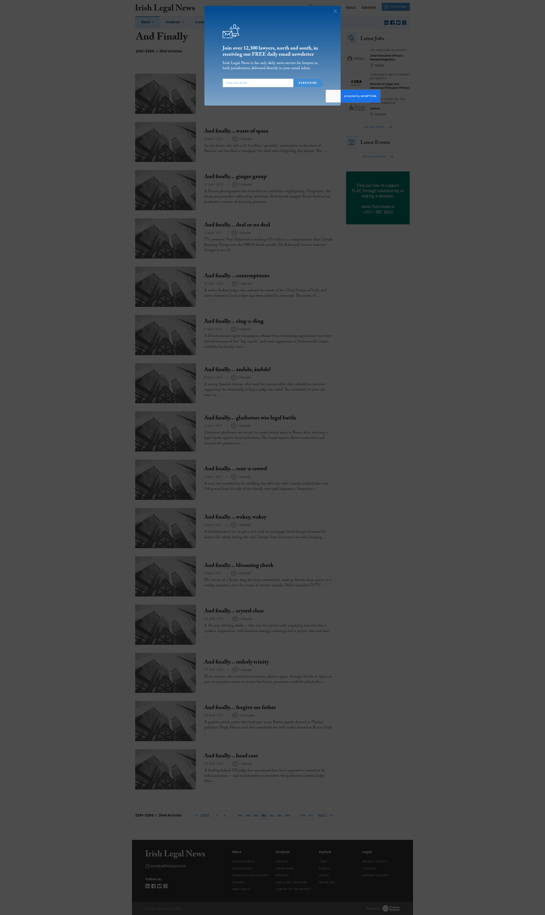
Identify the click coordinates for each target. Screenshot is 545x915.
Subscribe (307, 83)
